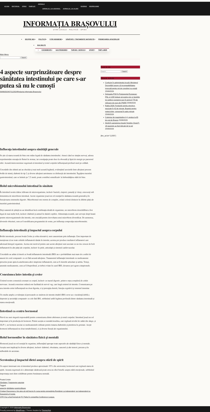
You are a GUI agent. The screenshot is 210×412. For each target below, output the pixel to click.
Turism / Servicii (78, 50)
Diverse (84, 6)
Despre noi (30, 39)
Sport (91, 50)
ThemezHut (46, 410)
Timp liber (102, 50)
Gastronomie (61, 50)
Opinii (24, 6)
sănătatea (10, 388)
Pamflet (32, 6)
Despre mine (94, 6)
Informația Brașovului (70, 23)
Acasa (6, 6)
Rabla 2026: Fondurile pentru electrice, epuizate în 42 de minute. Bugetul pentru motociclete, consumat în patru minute (120, 108)
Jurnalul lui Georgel (51, 8)
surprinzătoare (20, 388)
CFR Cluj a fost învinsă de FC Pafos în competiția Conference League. (27, 397)
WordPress (20, 410)
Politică (42, 39)
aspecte (3, 388)
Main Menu (4, 54)
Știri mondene (56, 39)
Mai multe (41, 45)
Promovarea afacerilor (108, 39)
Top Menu (4, 14)
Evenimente (47, 50)
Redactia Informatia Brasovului (29, 92)
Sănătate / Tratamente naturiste (80, 39)
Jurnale (41, 4)
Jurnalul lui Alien (70, 8)
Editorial (16, 6)
